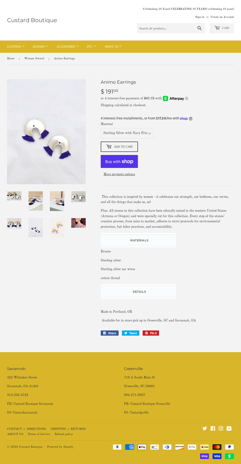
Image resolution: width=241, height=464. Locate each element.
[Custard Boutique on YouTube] (229, 429)
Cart (225, 28)
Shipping (107, 105)
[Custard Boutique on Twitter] (204, 429)
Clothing (14, 46)
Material (107, 124)
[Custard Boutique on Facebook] (212, 429)
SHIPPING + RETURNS (68, 429)
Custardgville (139, 412)
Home (11, 58)
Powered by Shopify (60, 446)
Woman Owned (34, 58)
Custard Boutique (32, 20)
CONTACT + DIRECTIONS (26, 429)
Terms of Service (39, 434)
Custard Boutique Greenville (150, 404)
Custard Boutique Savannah (33, 404)
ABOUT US (15, 434)
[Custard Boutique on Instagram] (221, 429)
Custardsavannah (25, 412)
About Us (111, 46)
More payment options (119, 174)
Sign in (199, 17)
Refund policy (64, 434)
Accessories (66, 46)
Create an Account (222, 17)
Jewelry (39, 46)
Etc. (90, 46)
